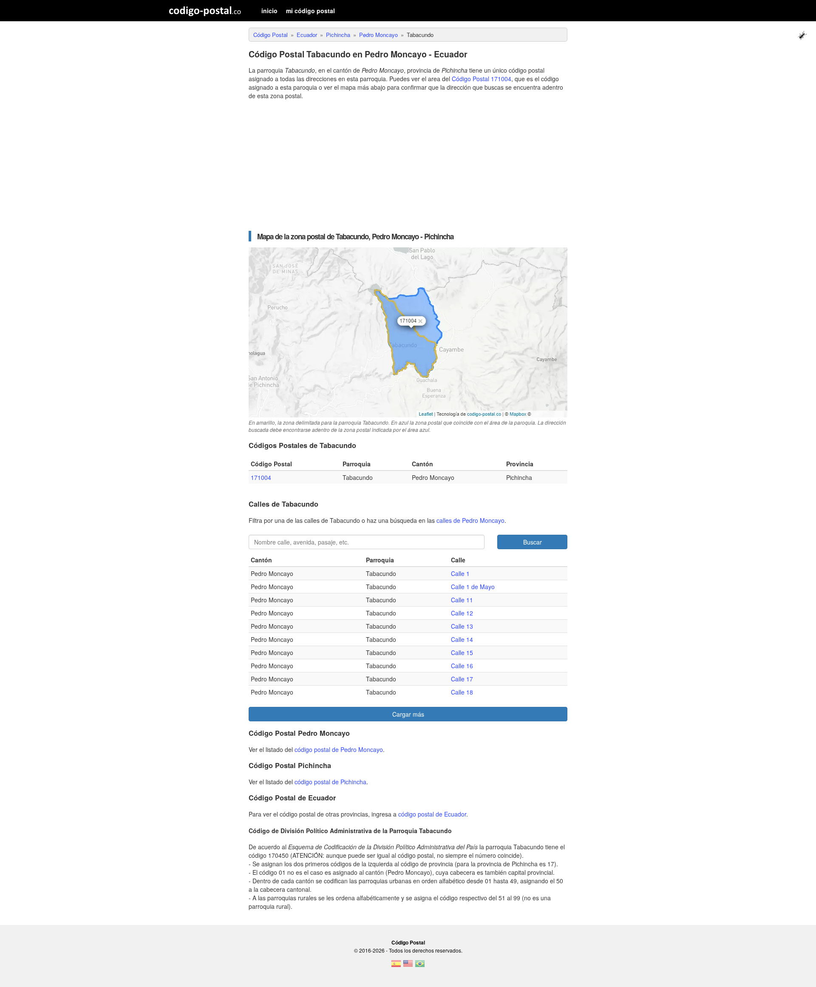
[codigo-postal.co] (205, 10)
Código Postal (408, 942)
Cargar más (408, 714)
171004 (261, 477)
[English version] (408, 966)
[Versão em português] (420, 966)
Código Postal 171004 (481, 78)
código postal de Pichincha (330, 781)
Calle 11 (462, 600)
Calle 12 (462, 613)
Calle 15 (462, 652)
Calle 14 (462, 639)
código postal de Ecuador (432, 814)
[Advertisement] (408, 165)
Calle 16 (462, 665)
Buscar (532, 542)
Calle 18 (462, 692)
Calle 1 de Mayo (473, 586)
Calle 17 (462, 679)
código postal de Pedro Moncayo (339, 749)
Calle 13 (462, 626)
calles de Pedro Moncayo (470, 520)
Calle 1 (460, 573)
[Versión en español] (396, 966)
